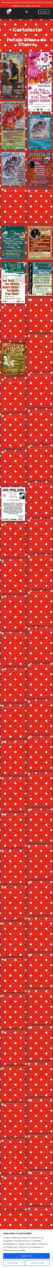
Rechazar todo (37, 1263)
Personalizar (13, 1263)
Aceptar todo (26, 1256)
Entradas (43, 12)
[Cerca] (50, 1231)
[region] (26, 1248)
